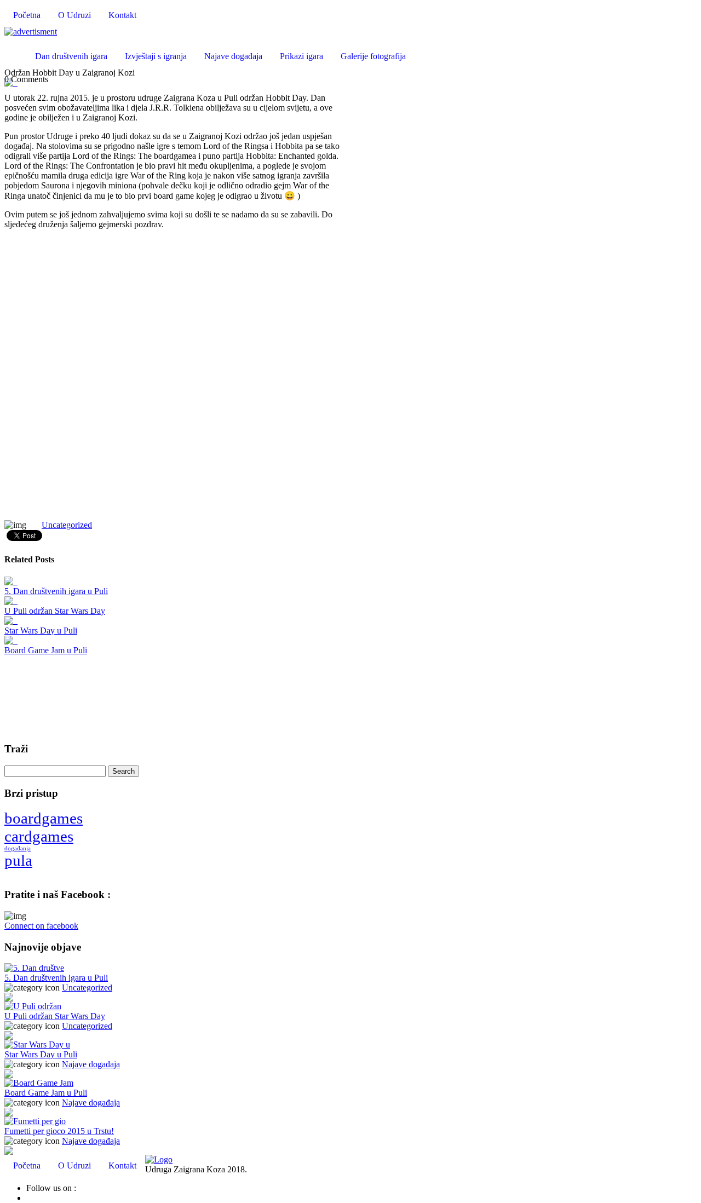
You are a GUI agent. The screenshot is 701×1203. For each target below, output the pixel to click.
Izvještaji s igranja (156, 56)
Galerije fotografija (373, 56)
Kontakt (122, 15)
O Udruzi (74, 15)
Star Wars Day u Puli (40, 630)
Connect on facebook (41, 925)
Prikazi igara (301, 56)
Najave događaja (233, 56)
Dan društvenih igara (71, 56)
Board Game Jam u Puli (45, 650)
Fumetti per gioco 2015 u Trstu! (59, 1131)
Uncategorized (67, 524)
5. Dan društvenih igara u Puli (56, 591)
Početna (27, 15)
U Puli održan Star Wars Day (54, 610)
